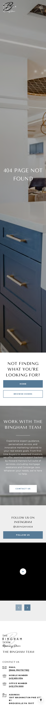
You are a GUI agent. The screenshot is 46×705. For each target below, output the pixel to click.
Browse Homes (23, 394)
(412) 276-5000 (16, 686)
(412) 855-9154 (16, 678)
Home (23, 384)
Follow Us (23, 535)
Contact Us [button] (23, 489)
